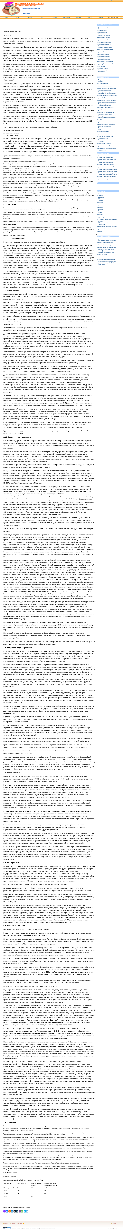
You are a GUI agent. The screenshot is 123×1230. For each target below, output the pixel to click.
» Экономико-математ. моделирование (106, 148)
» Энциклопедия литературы (104, 44)
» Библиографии (101, 217)
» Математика (100, 81)
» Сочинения (100, 221)
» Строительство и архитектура (105, 136)
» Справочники (101, 205)
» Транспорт (100, 140)
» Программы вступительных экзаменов (107, 226)
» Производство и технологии (104, 126)
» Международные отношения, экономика (107, 116)
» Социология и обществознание (105, 133)
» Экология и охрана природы (104, 145)
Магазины (54, 17)
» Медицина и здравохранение (104, 114)
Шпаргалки (78, 17)
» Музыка (99, 119)
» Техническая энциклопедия (104, 46)
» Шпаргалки (100, 197)
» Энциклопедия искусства (103, 59)
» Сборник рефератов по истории (105, 162)
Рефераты (90, 17)
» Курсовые (100, 200)
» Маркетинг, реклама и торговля (105, 112)
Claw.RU (116, 1226)
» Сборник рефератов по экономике (106, 164)
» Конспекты (100, 214)
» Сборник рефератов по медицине (105, 161)
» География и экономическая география (107, 95)
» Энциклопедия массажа (103, 56)
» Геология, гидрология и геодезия (105, 97)
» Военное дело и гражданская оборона (106, 93)
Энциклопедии (66, 17)
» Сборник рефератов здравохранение (106, 159)
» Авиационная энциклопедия (104, 47)
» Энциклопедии (101, 71)
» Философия (100, 141)
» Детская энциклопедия (103, 27)
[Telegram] (27, 1211)
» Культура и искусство (103, 109)
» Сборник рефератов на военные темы (106, 167)
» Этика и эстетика (101, 150)
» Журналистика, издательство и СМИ (106, 100)
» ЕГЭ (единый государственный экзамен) (107, 219)
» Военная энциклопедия (103, 39)
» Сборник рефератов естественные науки (107, 178)
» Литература (100, 80)
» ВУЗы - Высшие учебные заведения (106, 223)
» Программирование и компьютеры (106, 124)
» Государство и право (102, 98)
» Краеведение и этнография (104, 105)
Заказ (42, 17)
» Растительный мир (102, 30)
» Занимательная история (103, 35)
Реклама (13, 1223)
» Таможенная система (102, 138)
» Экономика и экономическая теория (106, 146)
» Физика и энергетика (102, 83)
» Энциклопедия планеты (103, 41)
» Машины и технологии (103, 34)
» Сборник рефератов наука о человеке (106, 176)
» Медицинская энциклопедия (104, 70)
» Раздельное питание (102, 68)
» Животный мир (101, 29)
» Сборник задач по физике (103, 155)
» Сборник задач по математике (105, 157)
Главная (6, 17)
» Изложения (100, 207)
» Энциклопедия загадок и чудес (105, 61)
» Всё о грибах (100, 65)
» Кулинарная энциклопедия (104, 42)
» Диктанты (100, 209)
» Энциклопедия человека (103, 58)
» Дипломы (100, 202)
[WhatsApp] (22, 1211)
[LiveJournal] (17, 1211)
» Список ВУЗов (101, 224)
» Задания (99, 212)
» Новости (99, 231)
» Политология (100, 122)
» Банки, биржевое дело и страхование (106, 88)
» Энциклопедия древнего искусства (106, 53)
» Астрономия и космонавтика (104, 86)
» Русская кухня (101, 66)
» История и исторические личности (106, 104)
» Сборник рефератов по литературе (106, 166)
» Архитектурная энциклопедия (105, 49)
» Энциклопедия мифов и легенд (105, 63)
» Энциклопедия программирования (106, 51)
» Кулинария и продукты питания (105, 107)
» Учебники (100, 195)
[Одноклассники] (9, 1211)
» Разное (99, 129)
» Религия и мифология (103, 131)
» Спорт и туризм (101, 134)
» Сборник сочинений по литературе (106, 179)
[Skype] (25, 1211)
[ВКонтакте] (7, 1211)
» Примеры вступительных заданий (106, 228)
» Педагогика (100, 121)
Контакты (114, 1223)
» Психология (100, 128)
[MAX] (4, 1211)
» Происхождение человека (103, 37)
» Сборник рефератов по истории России (107, 171)
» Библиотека (100, 199)
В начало (18, 17)
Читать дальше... (102, 264)
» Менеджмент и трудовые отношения (106, 117)
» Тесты (99, 216)
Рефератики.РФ (115, 1228)
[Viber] (20, 1211)
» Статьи (99, 193)
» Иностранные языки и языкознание (106, 102)
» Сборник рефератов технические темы (107, 174)
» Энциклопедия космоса (103, 54)
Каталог (30, 17)
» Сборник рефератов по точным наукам (107, 169)
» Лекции (99, 204)
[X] (15, 1211)
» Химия (99, 85)
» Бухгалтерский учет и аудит (104, 92)
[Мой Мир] (12, 1211)
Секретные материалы (116, 0)
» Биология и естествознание (104, 90)
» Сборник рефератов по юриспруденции (107, 173)
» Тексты (99, 211)
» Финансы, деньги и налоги (104, 143)
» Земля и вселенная (102, 32)
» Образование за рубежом (103, 229)
